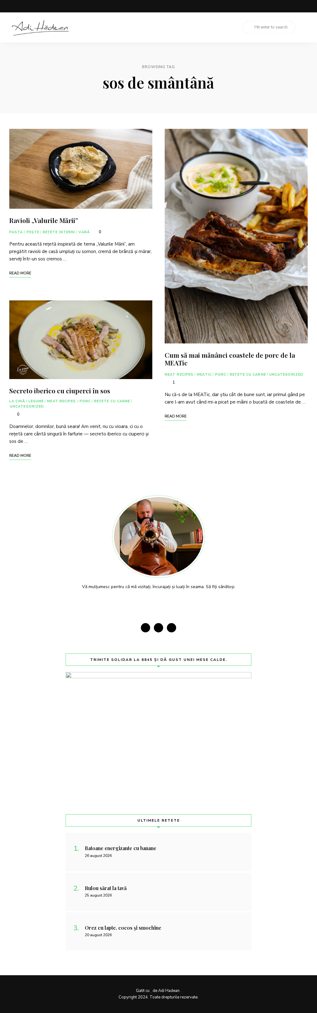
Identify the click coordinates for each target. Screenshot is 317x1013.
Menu (301, 27)
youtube (305, 6)
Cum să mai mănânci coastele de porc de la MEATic (230, 359)
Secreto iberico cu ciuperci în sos (59, 390)
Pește (33, 232)
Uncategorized (27, 406)
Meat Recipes (61, 401)
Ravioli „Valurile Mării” (43, 220)
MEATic (204, 374)
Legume (36, 401)
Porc (85, 401)
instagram (293, 6)
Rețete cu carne (112, 401)
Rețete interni (59, 232)
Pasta (16, 232)
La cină (17, 401)
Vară (84, 232)
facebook (280, 6)
